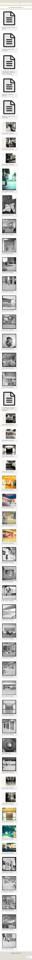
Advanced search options (16, 7)
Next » (29, 957)
